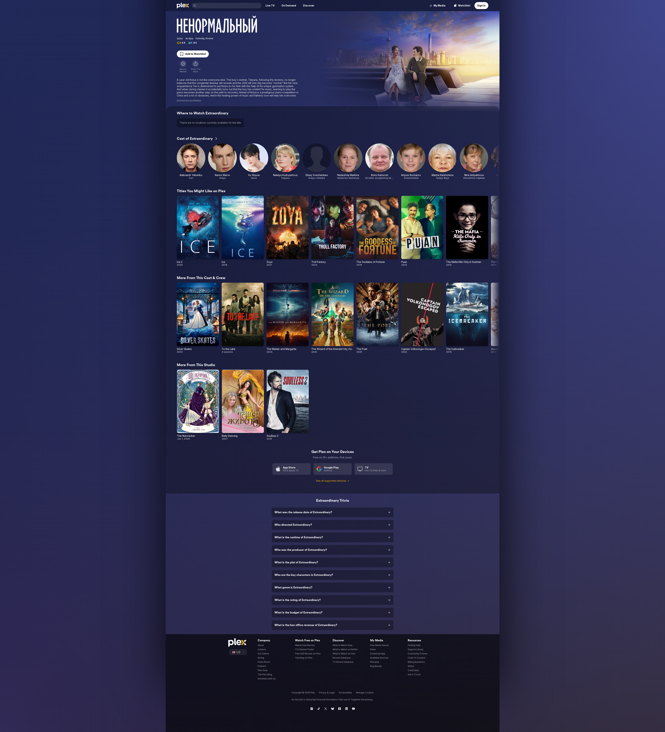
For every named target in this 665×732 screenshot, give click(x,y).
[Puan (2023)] (422, 231)
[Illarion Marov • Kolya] (222, 161)
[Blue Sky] (332, 708)
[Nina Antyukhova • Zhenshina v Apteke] (474, 161)
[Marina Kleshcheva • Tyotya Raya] (442, 161)
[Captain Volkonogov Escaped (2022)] (422, 318)
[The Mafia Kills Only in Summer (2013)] (467, 231)
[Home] (183, 5)
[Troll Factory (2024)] (332, 231)
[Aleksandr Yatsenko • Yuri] (191, 161)
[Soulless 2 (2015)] (288, 405)
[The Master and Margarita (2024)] (288, 318)
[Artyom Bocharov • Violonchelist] (411, 161)
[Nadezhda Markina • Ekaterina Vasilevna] (348, 161)
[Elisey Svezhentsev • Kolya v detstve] (317, 161)
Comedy (199, 38)
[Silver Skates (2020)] (198, 318)
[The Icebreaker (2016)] (467, 318)
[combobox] (229, 5)
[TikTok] (318, 708)
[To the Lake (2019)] (243, 318)
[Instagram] (311, 708)
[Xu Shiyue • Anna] (254, 161)
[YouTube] (353, 708)
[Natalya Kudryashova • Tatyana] (285, 161)
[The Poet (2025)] (377, 318)
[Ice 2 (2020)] (198, 231)
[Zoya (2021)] (288, 231)
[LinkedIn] (346, 708)
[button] (195, 66)
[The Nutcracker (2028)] (198, 405)
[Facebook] (339, 708)
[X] (325, 708)
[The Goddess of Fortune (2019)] (377, 231)
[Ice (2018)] (243, 231)
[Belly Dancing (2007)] (243, 405)
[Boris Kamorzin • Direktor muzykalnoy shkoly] (379, 161)
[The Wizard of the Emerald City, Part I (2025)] (332, 318)
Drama (209, 38)
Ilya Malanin (195, 100)
